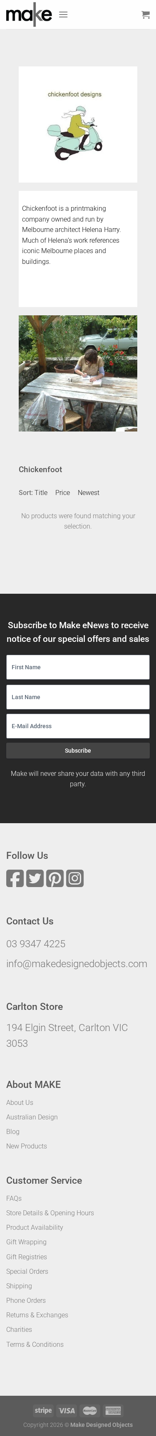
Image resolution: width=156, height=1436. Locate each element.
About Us (19, 1103)
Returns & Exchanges (37, 1315)
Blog (13, 1132)
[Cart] (145, 14)
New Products (26, 1146)
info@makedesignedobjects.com (76, 964)
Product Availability (34, 1227)
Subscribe (78, 750)
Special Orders (27, 1271)
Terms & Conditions (35, 1344)
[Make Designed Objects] (29, 14)
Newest (88, 493)
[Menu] (63, 14)
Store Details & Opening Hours (50, 1213)
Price (62, 493)
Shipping (19, 1286)
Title (41, 493)
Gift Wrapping (26, 1242)
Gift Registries (26, 1257)
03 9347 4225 (35, 944)
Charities (19, 1330)
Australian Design (32, 1117)
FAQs (14, 1198)
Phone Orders (26, 1300)
